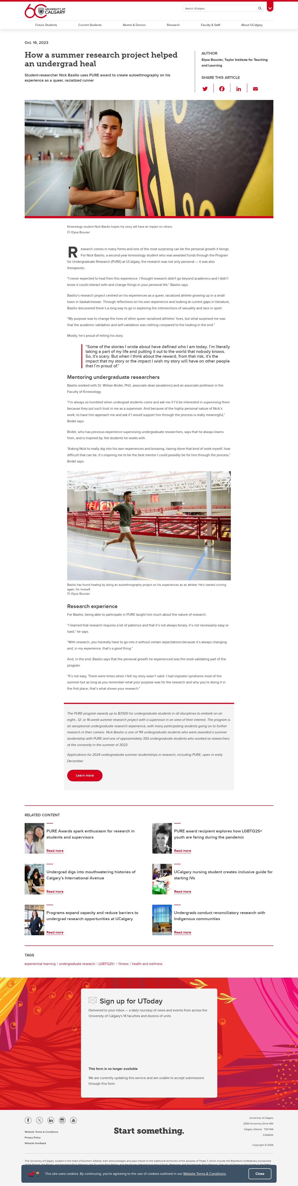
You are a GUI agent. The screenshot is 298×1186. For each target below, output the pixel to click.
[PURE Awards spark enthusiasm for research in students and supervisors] (34, 838)
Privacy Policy (33, 1137)
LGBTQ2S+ (107, 963)
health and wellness (147, 963)
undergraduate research (77, 963)
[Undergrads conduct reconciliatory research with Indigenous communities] (162, 920)
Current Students (90, 25)
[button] (208, 88)
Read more (54, 850)
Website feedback (35, 1143)
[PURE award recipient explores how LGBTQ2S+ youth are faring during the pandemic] (162, 838)
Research (173, 25)
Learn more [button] (85, 775)
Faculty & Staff (210, 25)
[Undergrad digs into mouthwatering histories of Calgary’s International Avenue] (34, 879)
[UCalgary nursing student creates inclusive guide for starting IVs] (162, 879)
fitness (123, 963)
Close (259, 1173)
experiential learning (40, 963)
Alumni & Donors (134, 25)
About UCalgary (252, 25)
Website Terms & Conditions (204, 1173)
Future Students (46, 25)
